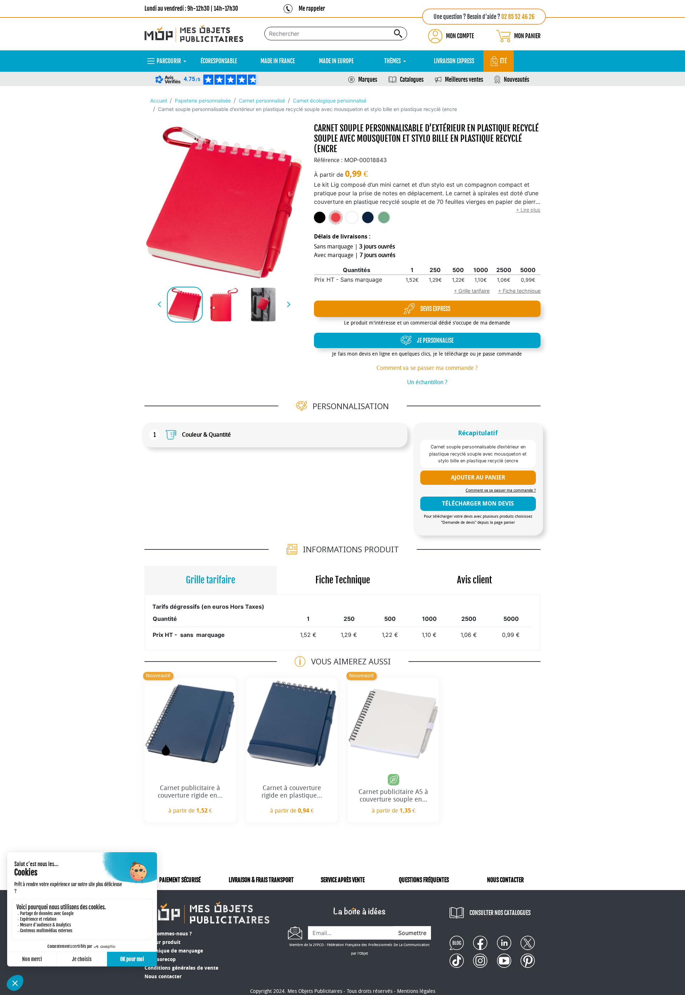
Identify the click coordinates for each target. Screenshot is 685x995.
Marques (367, 79)
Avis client (474, 580)
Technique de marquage (173, 951)
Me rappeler (312, 8)
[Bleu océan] (368, 218)
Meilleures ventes (464, 79)
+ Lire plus (528, 210)
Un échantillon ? (427, 382)
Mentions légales (416, 991)
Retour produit (162, 942)
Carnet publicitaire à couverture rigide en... (190, 792)
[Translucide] (351, 218)
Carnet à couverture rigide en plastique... (292, 792)
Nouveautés (516, 79)
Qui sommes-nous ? (168, 934)
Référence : (328, 160)
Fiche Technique (342, 580)
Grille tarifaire (210, 580)
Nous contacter (163, 977)
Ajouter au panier (478, 477)
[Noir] (319, 218)
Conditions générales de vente (181, 968)
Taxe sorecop (160, 959)
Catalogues (411, 79)
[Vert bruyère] (384, 218)
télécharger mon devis (478, 503)
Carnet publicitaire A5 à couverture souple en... (393, 796)
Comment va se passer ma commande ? (427, 368)
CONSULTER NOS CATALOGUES (500, 912)
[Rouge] (335, 218)
